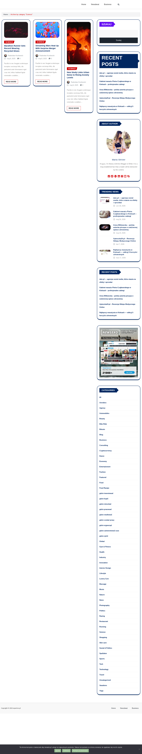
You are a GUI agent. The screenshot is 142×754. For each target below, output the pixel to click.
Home (83, 4)
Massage (102, 584)
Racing (102, 616)
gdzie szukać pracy (106, 520)
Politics (102, 611)
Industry (102, 557)
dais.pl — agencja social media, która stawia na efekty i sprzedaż (125, 200)
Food (101, 483)
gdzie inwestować (106, 493)
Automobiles (104, 413)
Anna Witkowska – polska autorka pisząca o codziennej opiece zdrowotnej (125, 227)
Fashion (102, 472)
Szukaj (106, 24)
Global (102, 541)
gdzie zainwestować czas (109, 531)
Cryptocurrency (105, 451)
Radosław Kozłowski (15, 55)
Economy (103, 461)
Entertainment (104, 467)
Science (102, 632)
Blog (101, 435)
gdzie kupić (103, 499)
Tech (101, 664)
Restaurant (103, 621)
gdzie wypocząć (105, 525)
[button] (118, 4)
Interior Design (105, 568)
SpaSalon (103, 653)
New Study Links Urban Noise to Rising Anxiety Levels (78, 75)
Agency (102, 408)
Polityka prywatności (80, 751)
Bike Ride (103, 424)
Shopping (103, 637)
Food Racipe (104, 488)
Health (101, 552)
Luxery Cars (104, 579)
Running (102, 627)
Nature (102, 595)
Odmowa (66, 751)
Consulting (103, 445)
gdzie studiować (105, 515)
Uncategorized (105, 680)
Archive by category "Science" (22, 14)
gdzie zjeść (103, 536)
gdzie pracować (105, 509)
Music (101, 589)
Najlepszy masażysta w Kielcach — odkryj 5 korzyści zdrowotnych (125, 252)
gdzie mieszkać (105, 504)
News (101, 600)
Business (107, 4)
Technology (103, 669)
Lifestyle (102, 573)
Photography (104, 605)
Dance (101, 456)
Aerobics (102, 403)
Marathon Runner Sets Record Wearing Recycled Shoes (14, 48)
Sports (102, 659)
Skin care (103, 643)
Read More (11, 82)
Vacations (103, 685)
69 (100, 397)
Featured (102, 477)
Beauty (102, 419)
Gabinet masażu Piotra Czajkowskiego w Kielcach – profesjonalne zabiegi (125, 214)
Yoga (101, 691)
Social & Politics (105, 648)
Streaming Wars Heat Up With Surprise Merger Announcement (47, 48)
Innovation (103, 563)
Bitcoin (102, 429)
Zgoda (57, 751)
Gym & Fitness (105, 547)
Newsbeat (95, 4)
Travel (101, 675)
